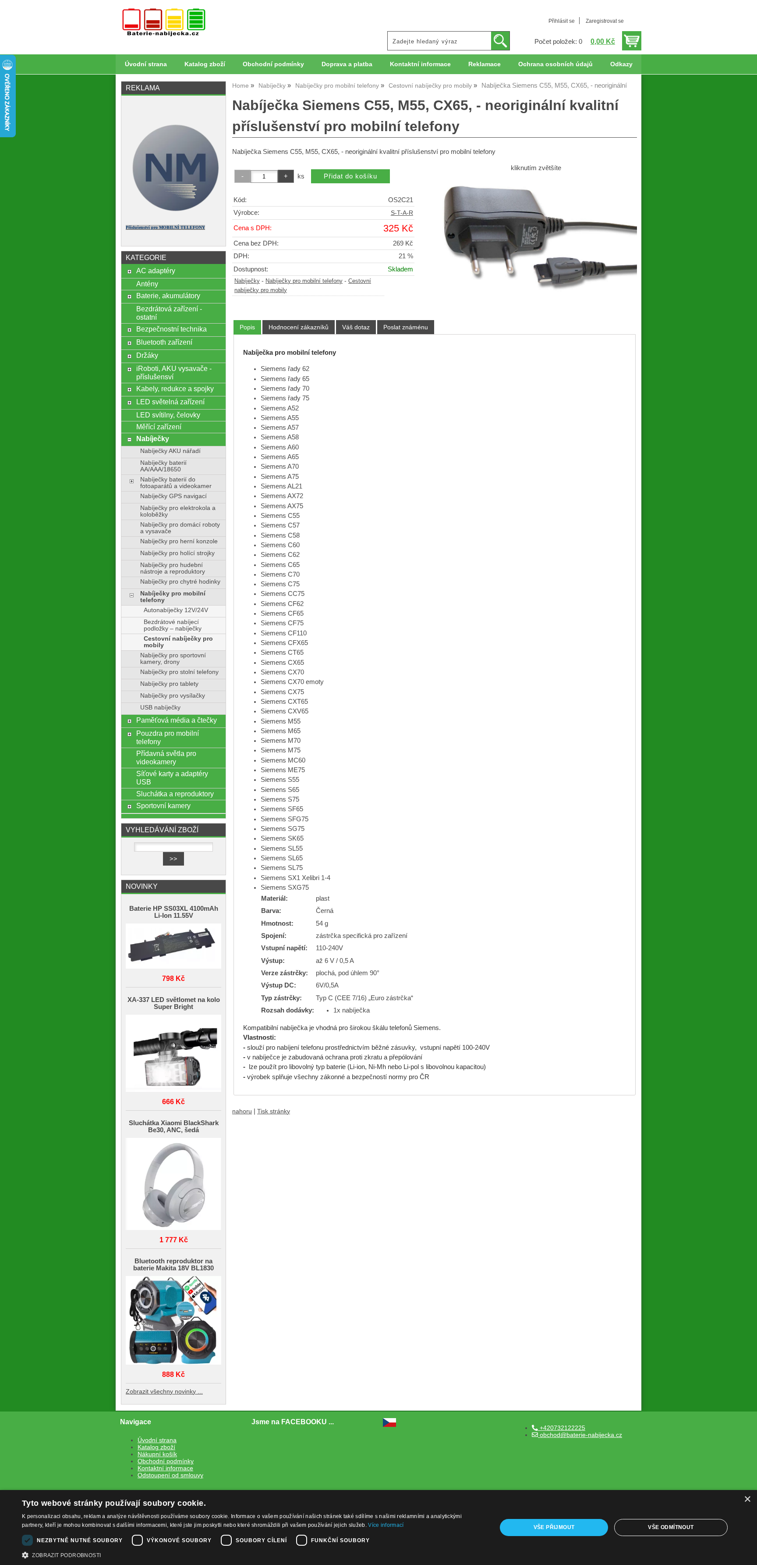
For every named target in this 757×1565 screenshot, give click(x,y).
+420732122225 (561, 1428)
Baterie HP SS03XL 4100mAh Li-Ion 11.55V (173, 912)
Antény (147, 284)
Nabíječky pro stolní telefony (179, 672)
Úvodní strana (146, 64)
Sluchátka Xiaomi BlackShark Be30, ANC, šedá (174, 1126)
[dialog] (378, 1527)
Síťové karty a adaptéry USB (172, 778)
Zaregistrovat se (605, 21)
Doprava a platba (347, 64)
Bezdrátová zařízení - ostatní (169, 313)
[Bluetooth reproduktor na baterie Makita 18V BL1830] (173, 1320)
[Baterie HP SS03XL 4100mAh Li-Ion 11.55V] (173, 946)
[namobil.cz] (173, 213)
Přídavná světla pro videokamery (166, 757)
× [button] (747, 1499)
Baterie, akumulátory (168, 295)
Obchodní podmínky (273, 64)
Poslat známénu (405, 327)
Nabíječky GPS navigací (173, 496)
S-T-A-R (402, 213)
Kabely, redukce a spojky (175, 388)
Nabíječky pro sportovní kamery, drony (173, 658)
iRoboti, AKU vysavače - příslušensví (174, 372)
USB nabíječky (160, 707)
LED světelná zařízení (170, 402)
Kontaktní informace (420, 64)
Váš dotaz (356, 327)
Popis (247, 327)
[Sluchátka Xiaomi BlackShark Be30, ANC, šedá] (173, 1184)
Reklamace (484, 64)
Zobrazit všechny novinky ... (164, 1391)
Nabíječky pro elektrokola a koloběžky (178, 511)
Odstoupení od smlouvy (170, 1475)
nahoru (242, 1111)
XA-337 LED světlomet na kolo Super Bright (173, 1003)
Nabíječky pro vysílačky (172, 695)
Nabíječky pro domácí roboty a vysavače (180, 528)
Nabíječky (247, 281)
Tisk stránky (273, 1111)
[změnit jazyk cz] (389, 1425)
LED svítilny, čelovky (168, 415)
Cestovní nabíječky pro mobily (178, 642)
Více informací (385, 1525)
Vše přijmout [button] (554, 1527)
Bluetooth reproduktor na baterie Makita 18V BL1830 (173, 1265)
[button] (252, 1554)
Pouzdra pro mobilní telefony (167, 737)
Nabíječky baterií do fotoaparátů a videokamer (176, 482)
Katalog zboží (204, 64)
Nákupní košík (157, 1454)
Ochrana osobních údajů (555, 64)
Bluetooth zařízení (164, 342)
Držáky (147, 355)
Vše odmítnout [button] (670, 1527)
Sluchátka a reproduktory (175, 794)
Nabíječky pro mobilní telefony (304, 281)
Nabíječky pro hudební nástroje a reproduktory (172, 568)
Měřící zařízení (158, 427)
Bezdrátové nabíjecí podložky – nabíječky (173, 625)
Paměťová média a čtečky (176, 720)
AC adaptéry (155, 270)
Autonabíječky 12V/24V (176, 610)
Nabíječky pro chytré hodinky (180, 581)
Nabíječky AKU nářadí (170, 451)
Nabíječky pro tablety (169, 684)
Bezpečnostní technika (171, 329)
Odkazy (621, 64)
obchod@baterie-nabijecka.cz (580, 1435)
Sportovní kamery (163, 805)
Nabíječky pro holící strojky (177, 553)
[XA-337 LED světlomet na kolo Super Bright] (173, 1054)
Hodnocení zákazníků (299, 327)
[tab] (247, 327)
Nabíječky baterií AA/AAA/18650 (163, 466)
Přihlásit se (561, 21)
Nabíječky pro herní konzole (179, 541)
